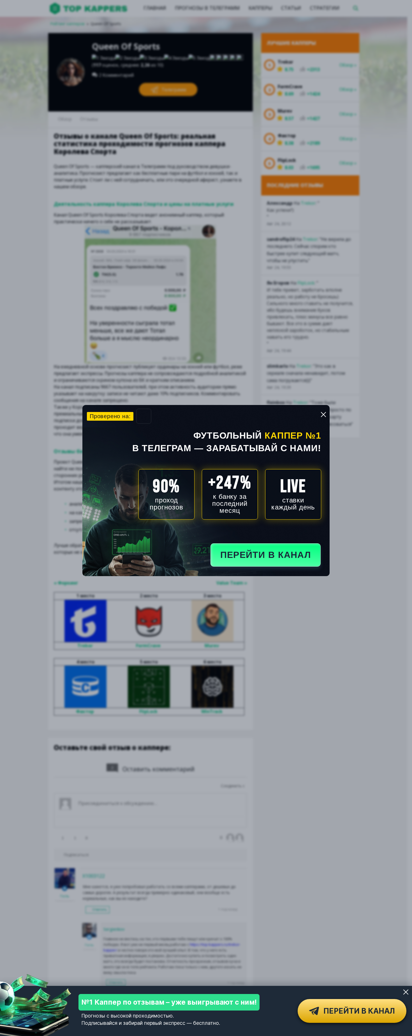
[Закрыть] (405, 992)
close (323, 414)
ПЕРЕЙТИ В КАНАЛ (265, 555)
